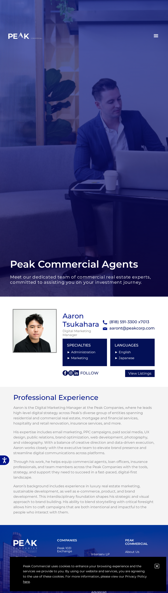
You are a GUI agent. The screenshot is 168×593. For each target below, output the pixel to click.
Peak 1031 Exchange (64, 549)
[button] (156, 35)
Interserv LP (100, 554)
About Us (132, 552)
